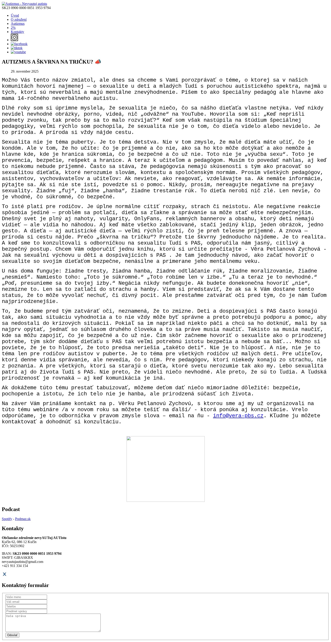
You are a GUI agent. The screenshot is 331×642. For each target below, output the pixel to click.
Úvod (15, 15)
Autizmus (18, 23)
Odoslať (12, 635)
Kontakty (17, 32)
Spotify (7, 519)
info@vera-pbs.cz (238, 416)
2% (13, 28)
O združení (19, 19)
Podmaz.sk (23, 519)
